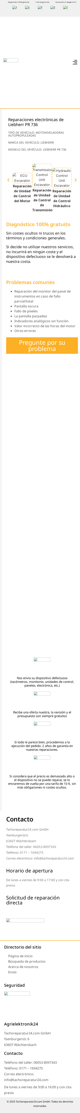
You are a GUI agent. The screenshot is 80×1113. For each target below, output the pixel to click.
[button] (75, 62)
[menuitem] (14, 8)
